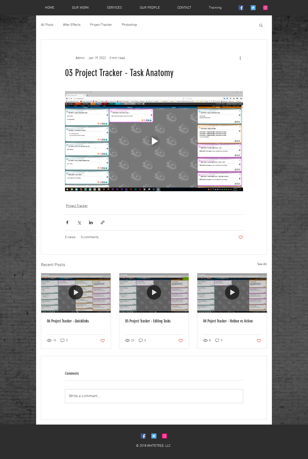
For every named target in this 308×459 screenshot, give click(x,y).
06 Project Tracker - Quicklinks (68, 321)
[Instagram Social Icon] (265, 7)
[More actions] (240, 58)
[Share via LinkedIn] (91, 222)
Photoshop (129, 25)
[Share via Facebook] (67, 222)
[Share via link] (102, 222)
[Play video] (154, 141)
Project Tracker (101, 25)
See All (262, 264)
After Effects (72, 25)
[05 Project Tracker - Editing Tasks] (154, 292)
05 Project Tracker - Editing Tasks (148, 321)
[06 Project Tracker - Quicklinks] (76, 292)
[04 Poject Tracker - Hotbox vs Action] (232, 292)
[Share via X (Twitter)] (79, 222)
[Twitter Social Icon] (253, 7)
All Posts (47, 25)
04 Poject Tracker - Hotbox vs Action (228, 321)
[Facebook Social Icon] (240, 7)
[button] (261, 25)
